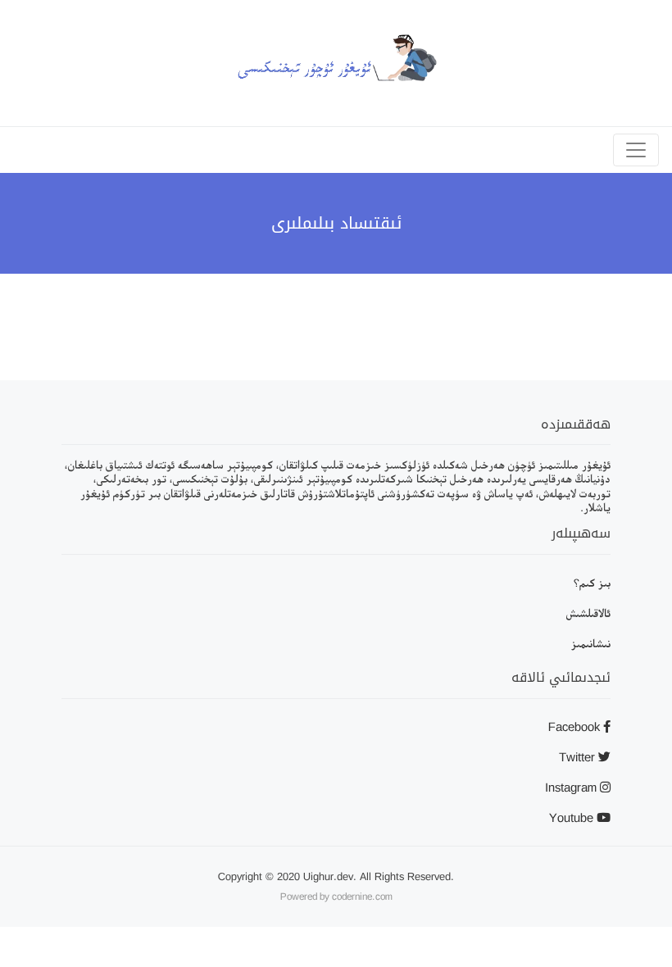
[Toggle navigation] (636, 150)
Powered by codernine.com (336, 897)
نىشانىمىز (591, 643)
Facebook (575, 726)
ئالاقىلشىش (588, 613)
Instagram (572, 787)
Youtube (573, 817)
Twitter (578, 757)
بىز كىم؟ (592, 582)
